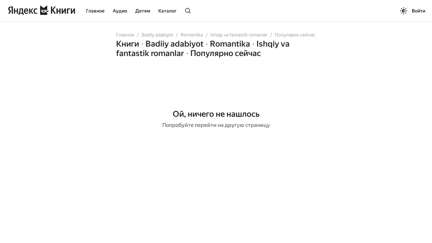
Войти (418, 11)
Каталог (167, 11)
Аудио (120, 11)
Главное (95, 11)
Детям (142, 11)
